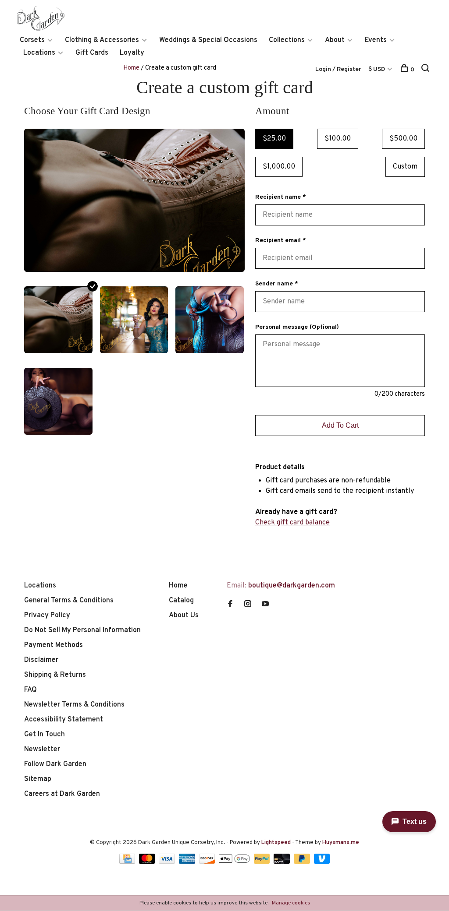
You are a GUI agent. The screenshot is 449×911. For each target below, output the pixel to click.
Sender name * (276, 284)
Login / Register (338, 69)
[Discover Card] (208, 862)
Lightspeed (276, 842)
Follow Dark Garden (55, 764)
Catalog (181, 600)
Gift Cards (91, 53)
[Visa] (168, 862)
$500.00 (403, 138)
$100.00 (337, 138)
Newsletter (42, 749)
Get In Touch (44, 734)
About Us (184, 615)
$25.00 (274, 138)
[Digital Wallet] (235, 862)
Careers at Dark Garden (62, 794)
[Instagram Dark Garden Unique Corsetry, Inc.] (247, 605)
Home (131, 68)
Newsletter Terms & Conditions (74, 704)
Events (376, 40)
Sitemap (37, 779)
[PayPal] (263, 862)
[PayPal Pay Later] (303, 862)
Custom (405, 166)
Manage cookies (291, 903)
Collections (287, 40)
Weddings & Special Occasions (208, 40)
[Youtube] (265, 605)
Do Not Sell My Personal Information (82, 630)
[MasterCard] (148, 862)
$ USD (377, 69)
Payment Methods (53, 645)
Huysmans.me (340, 842)
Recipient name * (280, 197)
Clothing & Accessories (102, 40)
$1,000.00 (279, 166)
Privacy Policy (47, 615)
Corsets (32, 40)
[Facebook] (230, 605)
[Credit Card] (128, 862)
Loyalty (132, 53)
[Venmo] (322, 862)
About (335, 40)
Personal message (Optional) (297, 327)
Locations (39, 53)
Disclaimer (41, 660)
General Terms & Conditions (69, 600)
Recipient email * (280, 240)
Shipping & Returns (55, 675)
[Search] (426, 70)
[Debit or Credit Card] (283, 862)
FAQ (30, 690)
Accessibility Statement (63, 719)
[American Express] (188, 862)
